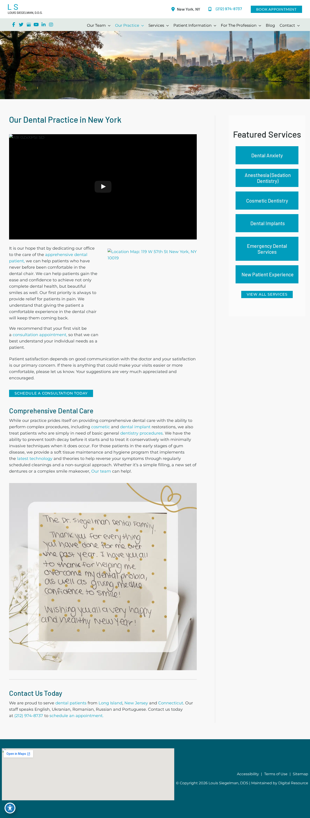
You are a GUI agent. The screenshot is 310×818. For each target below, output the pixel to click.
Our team (101, 471)
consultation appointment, (40, 334)
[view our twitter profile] (21, 25)
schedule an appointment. (76, 715)
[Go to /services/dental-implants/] (267, 223)
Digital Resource (293, 783)
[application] (108, 25)
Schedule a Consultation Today (51, 393)
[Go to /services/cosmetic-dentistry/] (267, 200)
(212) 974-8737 (28, 715)
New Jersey (136, 703)
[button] (276, 9)
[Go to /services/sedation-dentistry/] (267, 178)
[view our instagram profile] (51, 25)
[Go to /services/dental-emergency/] (267, 249)
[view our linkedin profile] (43, 25)
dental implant (135, 426)
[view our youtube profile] (36, 25)
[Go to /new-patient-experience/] (267, 274)
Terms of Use (276, 774)
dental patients (70, 703)
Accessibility (248, 774)
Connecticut (170, 703)
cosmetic (101, 426)
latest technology (34, 458)
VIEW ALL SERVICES (267, 294)
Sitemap (300, 774)
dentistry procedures (141, 433)
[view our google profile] (28, 25)
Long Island (110, 703)
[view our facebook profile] (13, 25)
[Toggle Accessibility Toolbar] (10, 808)
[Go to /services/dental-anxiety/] (267, 155)
